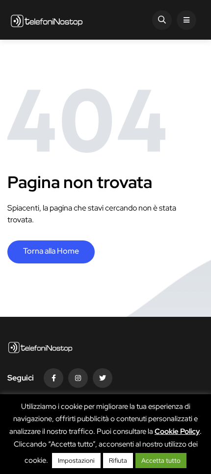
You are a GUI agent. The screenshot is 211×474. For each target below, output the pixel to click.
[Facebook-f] (53, 378)
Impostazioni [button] (76, 460)
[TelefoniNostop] (46, 20)
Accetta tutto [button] (161, 460)
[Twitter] (102, 378)
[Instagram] (78, 378)
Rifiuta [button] (118, 460)
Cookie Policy (177, 431)
